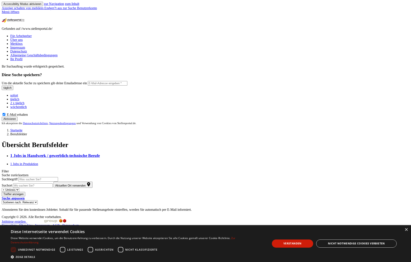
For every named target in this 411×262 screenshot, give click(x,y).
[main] (205, 138)
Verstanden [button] (292, 243)
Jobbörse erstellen (14, 221)
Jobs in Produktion (24, 164)
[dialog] (205, 243)
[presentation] (32, 8)
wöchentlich (18, 107)
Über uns (16, 40)
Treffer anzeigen (13, 194)
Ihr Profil (16, 59)
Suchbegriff (10, 179)
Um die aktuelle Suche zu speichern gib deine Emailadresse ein (44, 83)
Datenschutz (18, 51)
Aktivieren (9, 118)
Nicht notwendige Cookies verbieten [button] (356, 243)
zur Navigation (54, 4)
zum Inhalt (72, 4)
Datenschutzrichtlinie (35, 123)
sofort (14, 95)
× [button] (406, 229)
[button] (13, 198)
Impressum (17, 47)
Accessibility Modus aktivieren (22, 4)
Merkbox (16, 43)
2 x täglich (17, 103)
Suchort (7, 185)
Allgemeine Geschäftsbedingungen (34, 55)
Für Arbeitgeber (21, 36)
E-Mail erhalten (17, 114)
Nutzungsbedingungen (62, 123)
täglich (7, 87)
